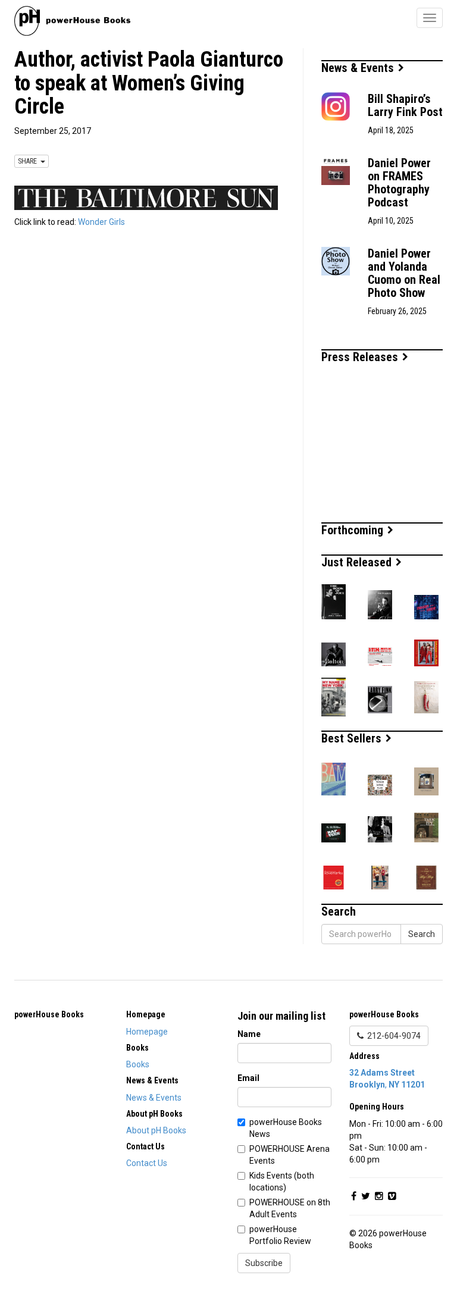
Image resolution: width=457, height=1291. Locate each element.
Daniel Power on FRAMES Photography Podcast (399, 182)
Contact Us (146, 1163)
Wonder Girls (101, 222)
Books (137, 1064)
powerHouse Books (49, 1014)
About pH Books (156, 1130)
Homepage (147, 1031)
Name (249, 1034)
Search (421, 934)
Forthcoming (353, 530)
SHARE (29, 161)
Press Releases (361, 357)
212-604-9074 (392, 1036)
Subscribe (264, 1263)
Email (248, 1078)
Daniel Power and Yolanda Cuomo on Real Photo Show (404, 273)
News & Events (359, 68)
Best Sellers (352, 738)
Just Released (358, 562)
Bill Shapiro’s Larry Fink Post (405, 105)
